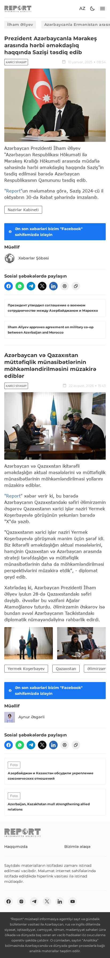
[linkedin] (53, 286)
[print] (64, 286)
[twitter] (42, 286)
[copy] (76, 286)
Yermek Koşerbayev (26, 668)
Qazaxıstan (66, 668)
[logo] (18, 8)
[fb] (8, 286)
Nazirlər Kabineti (23, 209)
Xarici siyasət (16, 62)
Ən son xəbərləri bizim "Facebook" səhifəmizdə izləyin (48, 231)
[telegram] (31, 286)
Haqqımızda (16, 846)
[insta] (21, 901)
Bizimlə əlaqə (77, 846)
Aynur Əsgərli (31, 717)
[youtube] (72, 901)
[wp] (19, 286)
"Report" (13, 190)
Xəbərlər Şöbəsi (33, 258)
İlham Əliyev (20, 24)
